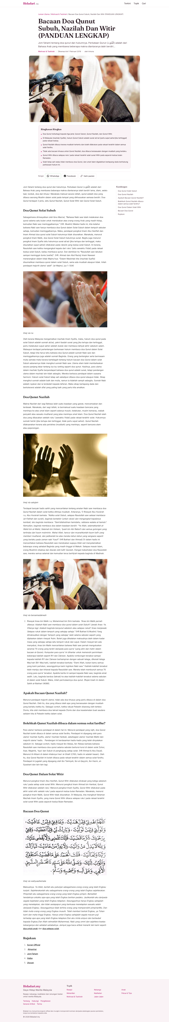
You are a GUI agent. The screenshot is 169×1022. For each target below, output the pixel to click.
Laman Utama (43, 14)
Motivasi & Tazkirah (59, 14)
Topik (136, 3)
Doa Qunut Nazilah (125, 194)
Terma (39, 1004)
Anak (123, 990)
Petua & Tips (126, 993)
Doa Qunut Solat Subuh (127, 191)
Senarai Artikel (29, 1004)
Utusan (30, 962)
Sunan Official (33, 945)
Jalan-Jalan (98, 997)
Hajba (30, 958)
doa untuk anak (30, 928)
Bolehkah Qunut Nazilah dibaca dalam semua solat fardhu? (130, 202)
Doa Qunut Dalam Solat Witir (129, 207)
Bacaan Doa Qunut (125, 211)
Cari (144, 3)
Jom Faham (32, 954)
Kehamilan (71, 993)
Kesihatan (98, 993)
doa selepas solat (50, 928)
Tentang (26, 1001)
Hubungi (35, 1001)
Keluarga (97, 990)
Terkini (127, 3)
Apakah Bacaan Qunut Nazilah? (131, 198)
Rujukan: (121, 214)
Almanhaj (32, 949)
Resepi (69, 990)
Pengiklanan (45, 1001)
